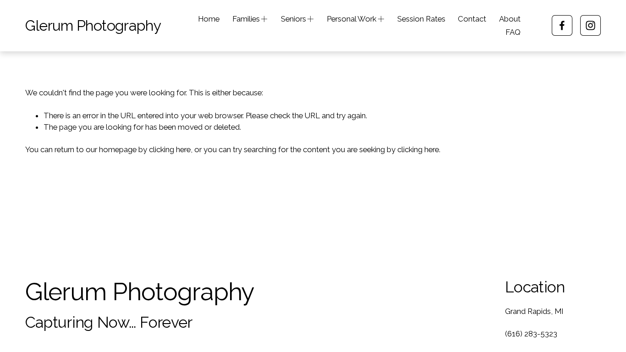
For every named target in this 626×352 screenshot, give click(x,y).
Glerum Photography (93, 25)
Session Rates (421, 18)
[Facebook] (562, 25)
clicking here (170, 149)
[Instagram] (590, 25)
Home (209, 18)
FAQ (513, 32)
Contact (472, 18)
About (510, 18)
